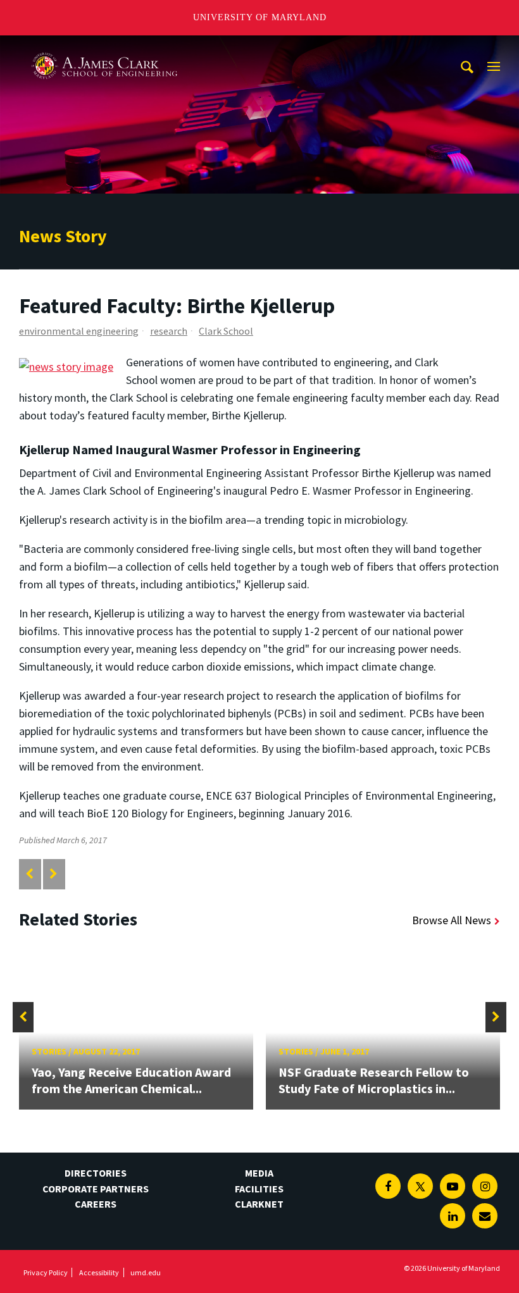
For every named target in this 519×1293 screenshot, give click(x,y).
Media (259, 1172)
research (168, 331)
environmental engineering (79, 331)
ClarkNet (259, 1203)
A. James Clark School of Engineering (104, 47)
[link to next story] (53, 874)
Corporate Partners (95, 1188)
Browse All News (451, 920)
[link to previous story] (29, 874)
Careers (95, 1203)
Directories (96, 1172)
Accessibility (99, 1272)
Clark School (226, 331)
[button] (23, 1017)
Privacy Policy (45, 1272)
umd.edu (145, 1272)
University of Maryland (260, 17)
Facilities (259, 1188)
